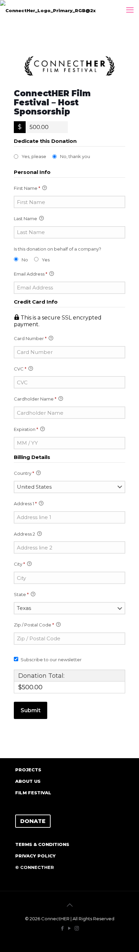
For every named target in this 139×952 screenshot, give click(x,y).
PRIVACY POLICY (35, 855)
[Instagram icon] (76, 928)
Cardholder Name (35, 399)
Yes (46, 259)
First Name (27, 188)
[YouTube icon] (69, 928)
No (25, 259)
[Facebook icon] (62, 928)
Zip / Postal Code (34, 624)
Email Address (30, 274)
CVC (20, 368)
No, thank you (75, 156)
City (19, 564)
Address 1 (25, 503)
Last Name (26, 218)
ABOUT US (27, 781)
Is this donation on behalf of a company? (57, 249)
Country (24, 473)
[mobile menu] (130, 10)
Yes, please (34, 156)
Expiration (26, 429)
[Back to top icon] (69, 905)
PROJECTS (28, 769)
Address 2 (25, 534)
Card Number (30, 338)
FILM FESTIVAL (33, 792)
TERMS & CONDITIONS (42, 844)
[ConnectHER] (48, 10)
